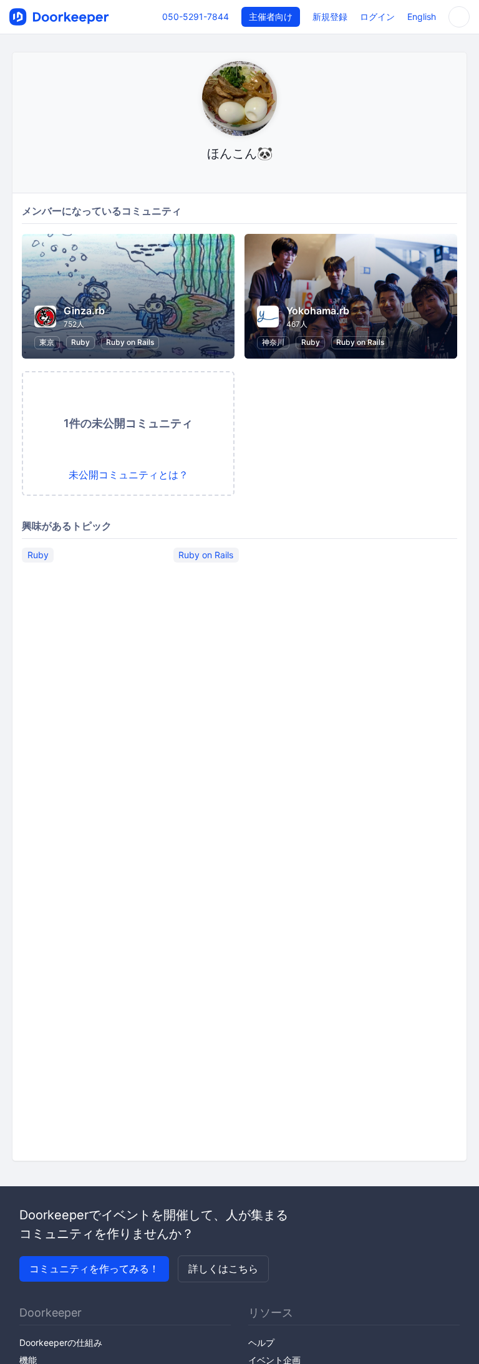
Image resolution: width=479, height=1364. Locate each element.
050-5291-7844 (195, 16)
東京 (46, 342)
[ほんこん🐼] (239, 177)
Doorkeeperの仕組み (60, 1342)
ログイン (377, 16)
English (421, 16)
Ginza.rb (84, 310)
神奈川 (273, 342)
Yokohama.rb (317, 310)
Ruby (80, 342)
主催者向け (271, 16)
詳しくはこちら (223, 1268)
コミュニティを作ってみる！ (94, 1268)
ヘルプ (261, 1342)
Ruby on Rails (130, 342)
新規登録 (329, 16)
